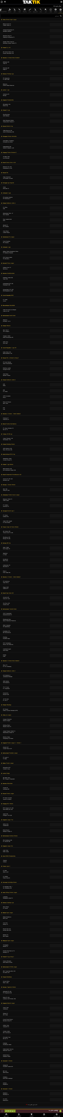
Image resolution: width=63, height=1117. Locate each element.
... (60, 24)
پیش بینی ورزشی (56, 1116)
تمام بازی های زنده (31, 1105)
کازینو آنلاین (19, 1116)
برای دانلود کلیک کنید (9, 1111)
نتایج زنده (31, 1116)
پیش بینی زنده (44, 1116)
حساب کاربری (6, 1116)
